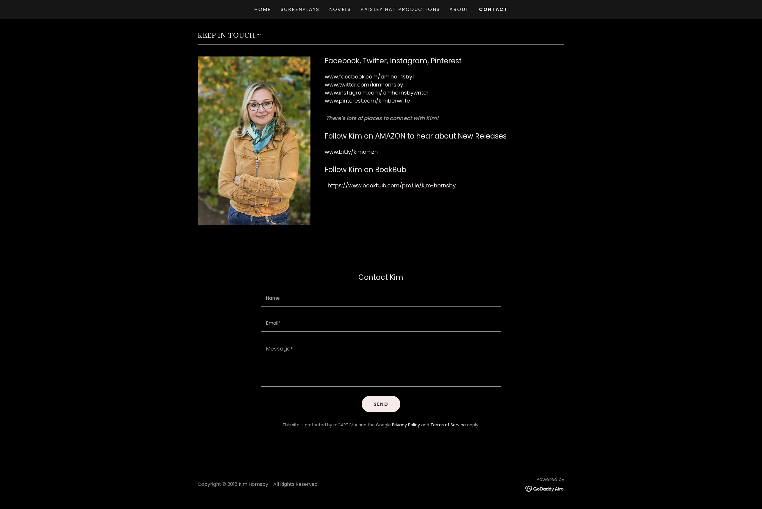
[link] (544, 488)
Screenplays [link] (300, 9)
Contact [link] (493, 9)
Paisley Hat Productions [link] (400, 9)
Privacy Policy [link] (406, 425)
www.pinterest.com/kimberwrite (367, 100)
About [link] (459, 9)
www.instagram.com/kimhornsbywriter (377, 92)
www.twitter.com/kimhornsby (364, 84)
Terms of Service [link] (448, 425)
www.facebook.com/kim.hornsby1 (369, 76)
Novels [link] (340, 9)
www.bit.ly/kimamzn (351, 151)
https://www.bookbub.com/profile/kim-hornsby (392, 185)
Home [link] (262, 9)
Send (381, 404)
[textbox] (381, 298)
